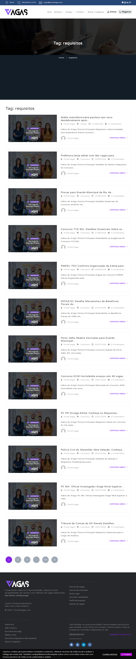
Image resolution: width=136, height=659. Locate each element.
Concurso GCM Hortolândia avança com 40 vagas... (93, 376)
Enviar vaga (74, 594)
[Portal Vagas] (16, 12)
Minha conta (10, 635)
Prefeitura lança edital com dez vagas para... (88, 155)
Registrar (126, 11)
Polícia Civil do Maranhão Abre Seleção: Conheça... (92, 449)
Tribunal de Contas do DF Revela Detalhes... (88, 523)
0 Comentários (114, 124)
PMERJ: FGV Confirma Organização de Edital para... (93, 265)
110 (45, 560)
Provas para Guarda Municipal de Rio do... (87, 192)
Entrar (113, 11)
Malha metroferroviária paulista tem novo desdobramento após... (86, 119)
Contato (80, 12)
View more (56, 657)
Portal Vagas (69, 124)
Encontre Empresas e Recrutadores (21, 638)
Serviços (57, 12)
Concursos (85, 159)
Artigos (69, 12)
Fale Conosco (11, 628)
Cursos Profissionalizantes (18, 603)
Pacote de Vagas (77, 587)
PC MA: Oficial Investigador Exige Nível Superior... (92, 486)
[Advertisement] (68, 79)
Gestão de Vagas (76, 604)
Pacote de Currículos (78, 590)
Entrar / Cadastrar (96, 12)
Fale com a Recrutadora (17, 606)
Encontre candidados (78, 597)
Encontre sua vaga (13, 631)
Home (61, 58)
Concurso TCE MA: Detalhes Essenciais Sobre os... (92, 229)
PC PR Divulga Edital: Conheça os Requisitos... (90, 413)
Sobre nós (9, 624)
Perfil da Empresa (77, 600)
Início (49, 12)
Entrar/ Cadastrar (12, 642)
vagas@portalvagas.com (120, 634)
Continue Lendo (118, 138)
